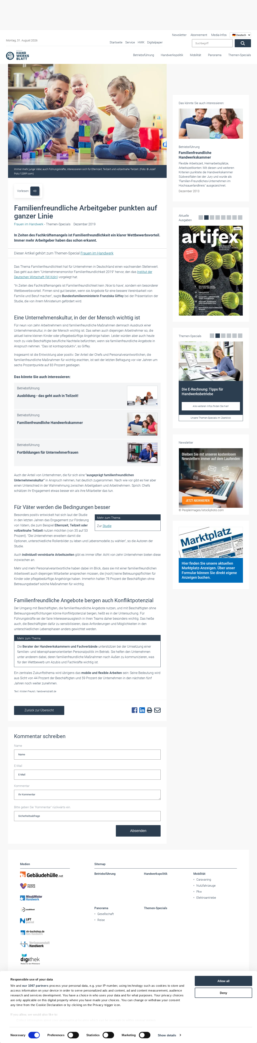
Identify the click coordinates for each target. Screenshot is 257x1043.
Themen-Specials (239, 55)
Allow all (223, 981)
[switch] (73, 1035)
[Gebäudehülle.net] (45, 874)
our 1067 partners (35, 985)
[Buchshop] (45, 932)
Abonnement (199, 35)
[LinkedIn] (141, 710)
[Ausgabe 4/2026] (211, 271)
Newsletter (179, 35)
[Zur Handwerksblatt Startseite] (17, 55)
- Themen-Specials (42, 224)
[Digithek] (45, 959)
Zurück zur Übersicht (39, 710)
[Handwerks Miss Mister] (45, 897)
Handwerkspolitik (172, 55)
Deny (223, 992)
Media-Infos (219, 35)
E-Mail (18, 766)
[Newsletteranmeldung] (211, 478)
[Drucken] (148, 710)
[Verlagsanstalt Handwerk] (45, 944)
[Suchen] (243, 43)
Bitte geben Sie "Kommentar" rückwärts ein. (42, 807)
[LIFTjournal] (45, 921)
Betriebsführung (143, 55)
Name (18, 746)
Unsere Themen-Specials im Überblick (211, 417)
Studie (107, 526)
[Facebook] (133, 710)
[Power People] (45, 886)
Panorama (214, 55)
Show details (167, 1035)
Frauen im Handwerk (97, 253)
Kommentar (22, 786)
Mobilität (195, 55)
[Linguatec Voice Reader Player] (34, 191)
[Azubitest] (45, 909)
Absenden (138, 831)
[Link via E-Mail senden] (156, 710)
